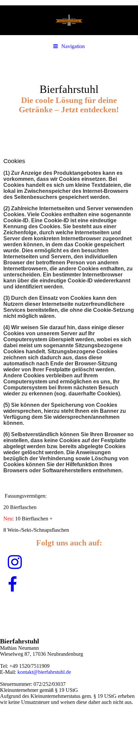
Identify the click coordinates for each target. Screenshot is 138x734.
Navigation (73, 46)
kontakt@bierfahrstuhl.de (44, 672)
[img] (69, 20)
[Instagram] (14, 562)
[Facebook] (12, 585)
